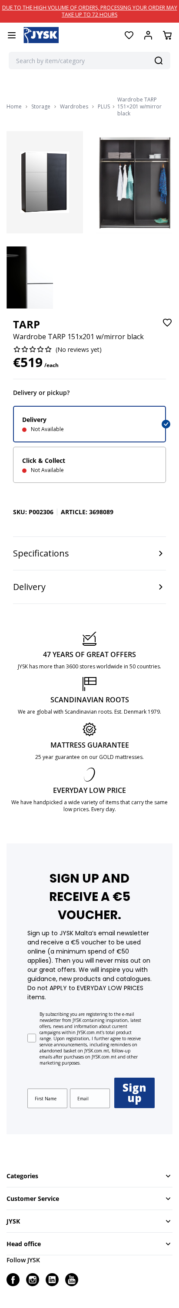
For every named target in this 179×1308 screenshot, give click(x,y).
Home (14, 106)
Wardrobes (74, 106)
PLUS (104, 106)
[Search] (158, 60)
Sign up (134, 1092)
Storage (40, 106)
